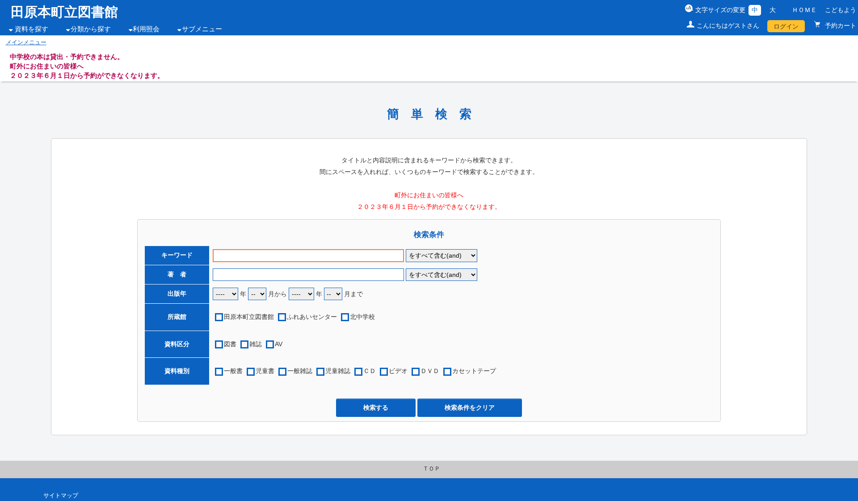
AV (278, 344)
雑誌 (255, 344)
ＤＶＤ (430, 370)
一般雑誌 (299, 370)
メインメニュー (26, 42)
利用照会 (146, 29)
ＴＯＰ (431, 469)
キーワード (177, 255)
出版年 (177, 293)
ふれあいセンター (312, 316)
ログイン (786, 26)
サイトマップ (60, 496)
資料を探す (31, 29)
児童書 (265, 370)
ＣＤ (369, 370)
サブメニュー (202, 29)
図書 (230, 344)
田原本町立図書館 (64, 11)
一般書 (233, 370)
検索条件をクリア (470, 407)
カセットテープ (474, 370)
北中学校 (362, 316)
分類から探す (91, 29)
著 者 (177, 274)
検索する (375, 407)
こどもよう (840, 9)
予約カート (839, 25)
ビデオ (398, 370)
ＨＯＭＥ (804, 9)
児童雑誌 (337, 370)
